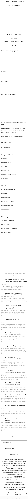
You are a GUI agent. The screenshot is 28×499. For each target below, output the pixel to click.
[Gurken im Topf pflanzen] (2, 346)
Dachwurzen (6, 463)
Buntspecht (20, 461)
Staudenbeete (8, 484)
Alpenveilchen (8, 459)
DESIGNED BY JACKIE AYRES (14, 498)
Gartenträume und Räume (8, 174)
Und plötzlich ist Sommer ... (12, 370)
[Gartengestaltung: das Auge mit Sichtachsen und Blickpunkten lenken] (2, 295)
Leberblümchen (9, 474)
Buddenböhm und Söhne (8, 189)
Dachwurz (24, 461)
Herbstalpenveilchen (7, 470)
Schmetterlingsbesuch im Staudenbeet (15, 405)
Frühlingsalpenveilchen (18, 465)
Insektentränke (16, 472)
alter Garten (16, 459)
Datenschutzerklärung (21, 493)
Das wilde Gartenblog (7, 205)
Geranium (10, 468)
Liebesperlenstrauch (8, 477)
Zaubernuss (17, 487)
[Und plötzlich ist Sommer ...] (2, 372)
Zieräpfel (20, 489)
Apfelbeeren (5, 461)
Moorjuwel (4, 158)
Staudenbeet (20, 482)
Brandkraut (15, 461)
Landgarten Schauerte (7, 155)
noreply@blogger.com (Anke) (13, 320)
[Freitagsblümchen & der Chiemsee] (2, 384)
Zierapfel (11, 489)
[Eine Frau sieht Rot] (2, 359)
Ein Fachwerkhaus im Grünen (9, 228)
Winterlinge (21, 484)
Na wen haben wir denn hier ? (12, 319)
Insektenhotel (9, 472)
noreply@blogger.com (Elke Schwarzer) (15, 358)
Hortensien (19, 470)
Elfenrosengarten (6, 217)
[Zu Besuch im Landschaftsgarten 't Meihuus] (2, 420)
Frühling (10, 465)
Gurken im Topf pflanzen (11, 345)
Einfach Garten (5, 182)
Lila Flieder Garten (6, 232)
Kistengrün (4, 151)
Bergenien (11, 461)
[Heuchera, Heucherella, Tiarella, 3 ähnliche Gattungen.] (2, 307)
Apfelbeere (22, 459)
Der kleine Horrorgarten (7, 201)
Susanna (5, 296)
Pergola (11, 479)
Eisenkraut (13, 463)
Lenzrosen (14, 474)
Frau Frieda (4, 178)
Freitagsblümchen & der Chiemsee (14, 382)
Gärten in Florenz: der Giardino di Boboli (15, 394)
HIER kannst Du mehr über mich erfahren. (12, 136)
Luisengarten (4, 193)
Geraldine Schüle (6, 162)
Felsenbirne (19, 463)
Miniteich (18, 477)
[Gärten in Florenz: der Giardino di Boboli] (2, 396)
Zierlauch (16, 489)
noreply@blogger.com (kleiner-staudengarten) (13, 282)
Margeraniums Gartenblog (14, 20)
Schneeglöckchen (12, 482)
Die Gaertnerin (10, 334)
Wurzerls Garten (5, 186)
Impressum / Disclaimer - (8, 493)
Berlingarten (4, 213)
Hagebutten (18, 468)
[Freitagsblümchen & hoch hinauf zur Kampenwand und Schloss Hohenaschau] (2, 281)
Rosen (15, 479)
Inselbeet (22, 472)
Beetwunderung (5, 170)
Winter (16, 484)
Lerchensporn (19, 474)
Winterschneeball (9, 487)
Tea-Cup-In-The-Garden (7, 220)
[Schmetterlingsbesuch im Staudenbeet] (2, 407)
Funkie (25, 465)
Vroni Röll (4, 166)
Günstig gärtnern (5, 197)
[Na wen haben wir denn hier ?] (2, 321)
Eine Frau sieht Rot (10, 357)
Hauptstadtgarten (6, 209)
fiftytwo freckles (5, 224)
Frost (7, 465)
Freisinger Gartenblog (7, 147)
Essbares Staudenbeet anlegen (13, 332)
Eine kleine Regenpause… (10, 51)
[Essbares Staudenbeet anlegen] (2, 334)
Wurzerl (5, 308)
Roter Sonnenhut (19, 479)
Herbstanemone (14, 470)
